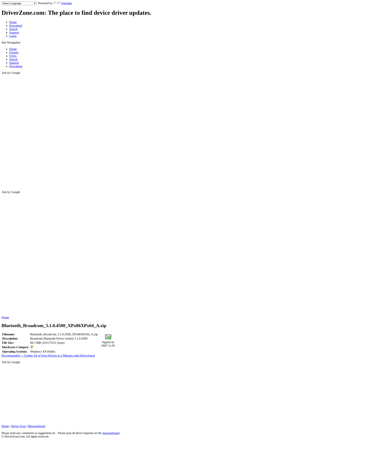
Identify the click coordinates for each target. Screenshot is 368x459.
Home (13, 22)
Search (13, 29)
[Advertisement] (17, 132)
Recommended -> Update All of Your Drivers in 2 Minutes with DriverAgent (48, 355)
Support (14, 32)
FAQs (12, 56)
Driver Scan (18, 426)
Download (15, 25)
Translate (66, 3)
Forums (13, 52)
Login (12, 36)
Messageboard (36, 426)
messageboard (110, 433)
